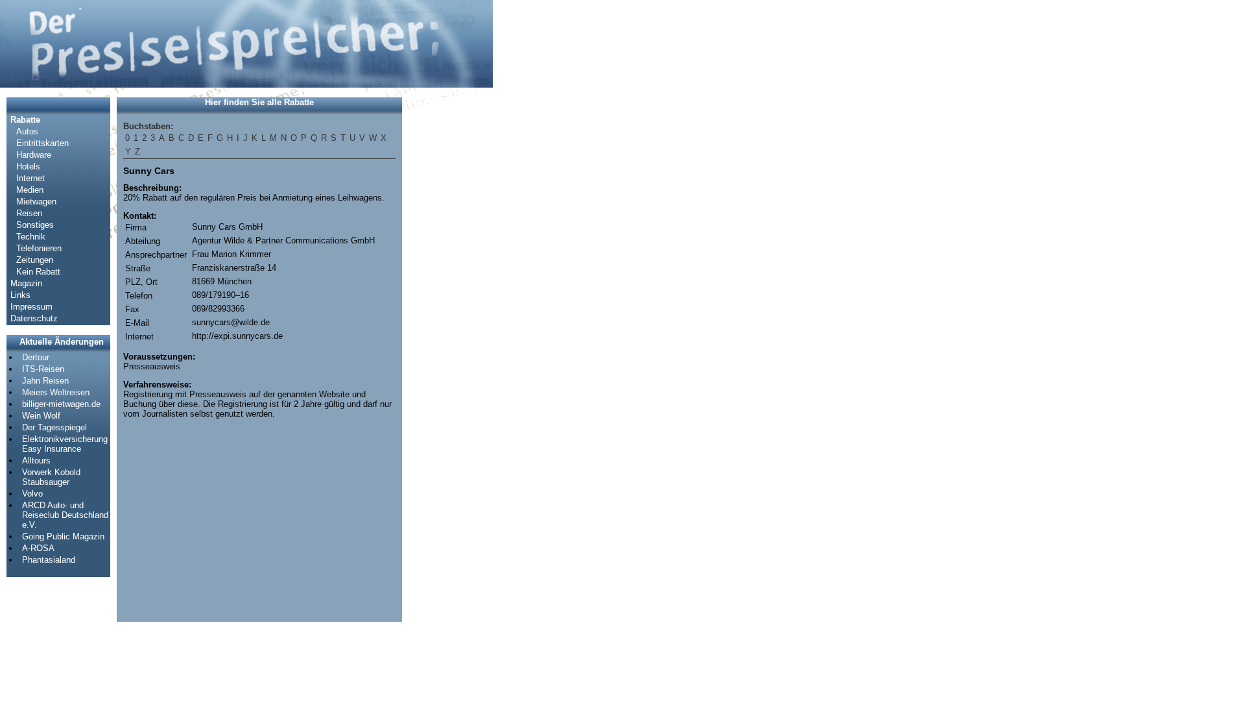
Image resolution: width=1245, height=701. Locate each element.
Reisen (29, 213)
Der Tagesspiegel (54, 427)
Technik (30, 236)
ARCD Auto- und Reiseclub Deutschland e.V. (65, 515)
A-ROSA (38, 548)
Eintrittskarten (42, 143)
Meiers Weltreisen (55, 392)
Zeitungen (34, 260)
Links (20, 295)
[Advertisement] (447, 292)
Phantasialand (48, 560)
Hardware (33, 155)
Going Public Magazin (63, 536)
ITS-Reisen (43, 369)
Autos (27, 131)
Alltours (36, 460)
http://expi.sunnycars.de (237, 336)
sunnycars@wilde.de (231, 322)
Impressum (31, 307)
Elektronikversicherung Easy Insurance (65, 444)
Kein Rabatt (38, 272)
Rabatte (25, 120)
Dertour (35, 357)
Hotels (28, 166)
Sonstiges (35, 225)
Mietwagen (36, 201)
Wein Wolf (41, 416)
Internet (30, 178)
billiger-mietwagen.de (61, 404)
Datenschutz (34, 318)
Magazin (26, 283)
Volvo (32, 493)
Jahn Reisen (45, 381)
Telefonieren (39, 248)
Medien (29, 190)
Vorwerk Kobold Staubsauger (51, 477)
